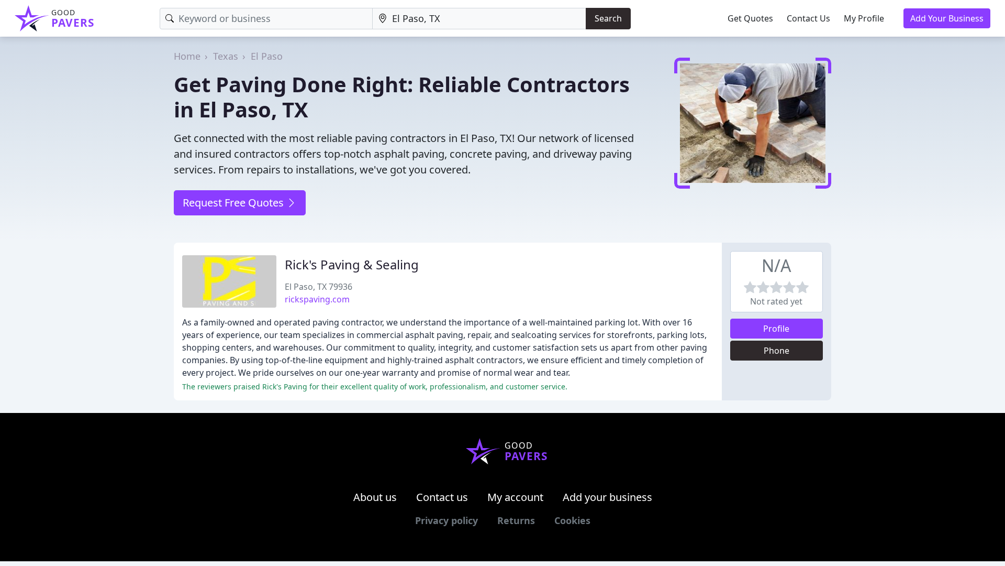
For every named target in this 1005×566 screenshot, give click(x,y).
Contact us (442, 497)
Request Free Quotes (234, 202)
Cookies (572, 520)
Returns (516, 520)
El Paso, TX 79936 (318, 286)
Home (187, 56)
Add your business (607, 497)
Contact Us (808, 18)
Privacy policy (446, 520)
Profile (776, 328)
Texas (225, 56)
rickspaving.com (317, 299)
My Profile (864, 18)
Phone (776, 350)
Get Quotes (750, 18)
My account (515, 497)
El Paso (267, 56)
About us (375, 497)
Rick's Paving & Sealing (352, 264)
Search (608, 18)
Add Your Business (947, 18)
